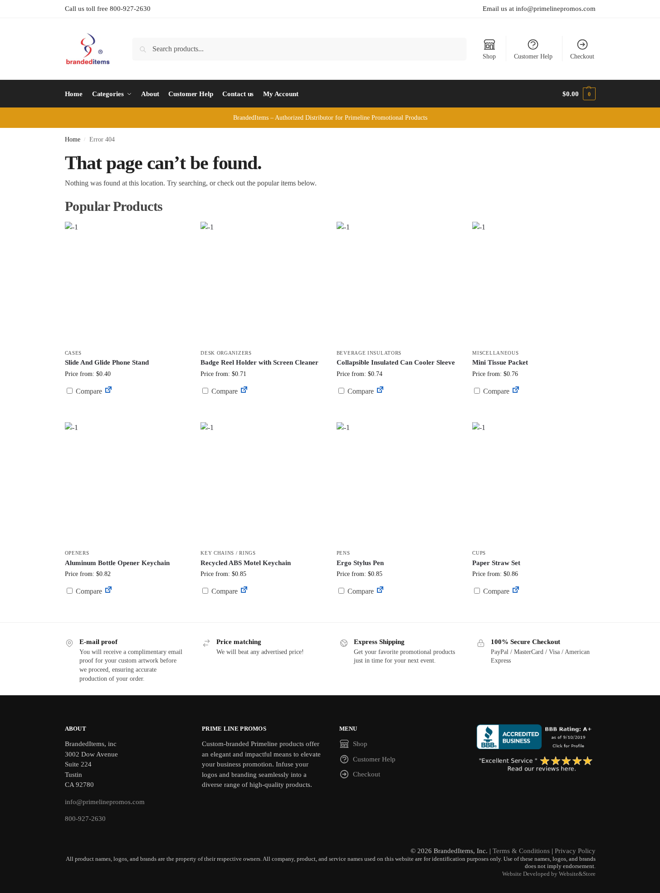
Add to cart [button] (126, 408)
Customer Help (533, 56)
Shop (489, 56)
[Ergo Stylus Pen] (398, 483)
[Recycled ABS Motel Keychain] (261, 483)
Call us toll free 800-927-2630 (108, 8)
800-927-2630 (85, 818)
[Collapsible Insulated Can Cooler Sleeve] (398, 283)
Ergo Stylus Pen (360, 562)
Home (72, 139)
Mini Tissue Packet (500, 362)
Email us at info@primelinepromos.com (539, 8)
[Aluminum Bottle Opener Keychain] (126, 483)
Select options (261, 413)
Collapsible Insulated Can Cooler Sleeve (396, 362)
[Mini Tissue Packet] (533, 283)
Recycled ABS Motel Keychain (245, 562)
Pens (343, 553)
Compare (88, 391)
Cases (73, 353)
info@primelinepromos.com (105, 801)
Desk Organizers (226, 353)
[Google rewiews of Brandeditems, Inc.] (536, 764)
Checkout (582, 56)
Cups (479, 553)
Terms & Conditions (521, 850)
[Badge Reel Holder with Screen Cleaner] (261, 283)
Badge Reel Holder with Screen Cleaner (259, 362)
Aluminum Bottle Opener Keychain (117, 562)
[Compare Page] (108, 391)
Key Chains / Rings (228, 553)
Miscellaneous (495, 353)
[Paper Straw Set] (533, 483)
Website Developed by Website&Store (549, 874)
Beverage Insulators (369, 353)
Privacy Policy (575, 850)
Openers (77, 553)
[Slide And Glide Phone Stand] (126, 283)
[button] (578, 93)
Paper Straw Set (496, 562)
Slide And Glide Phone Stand (107, 362)
